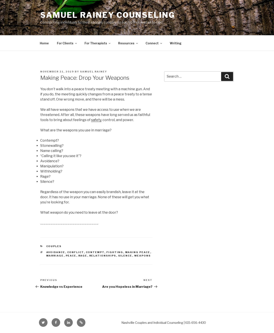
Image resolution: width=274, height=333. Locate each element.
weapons (142, 255)
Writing (176, 43)
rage (82, 255)
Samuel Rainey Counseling (107, 15)
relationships (102, 255)
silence (125, 255)
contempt (95, 252)
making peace (137, 252)
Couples (54, 246)
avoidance (55, 252)
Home (44, 43)
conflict (75, 252)
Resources (126, 43)
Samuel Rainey (93, 71)
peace (71, 255)
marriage (55, 255)
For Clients (65, 43)
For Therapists (96, 43)
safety (96, 120)
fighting (114, 252)
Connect (152, 43)
